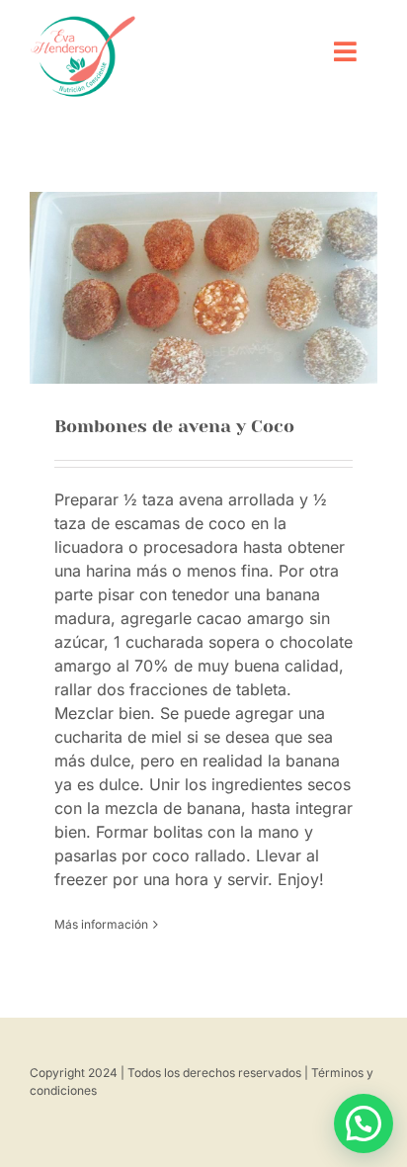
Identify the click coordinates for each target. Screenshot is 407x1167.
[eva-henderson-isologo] (83, 23)
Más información (101, 924)
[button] (363, 1123)
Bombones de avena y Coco (174, 426)
